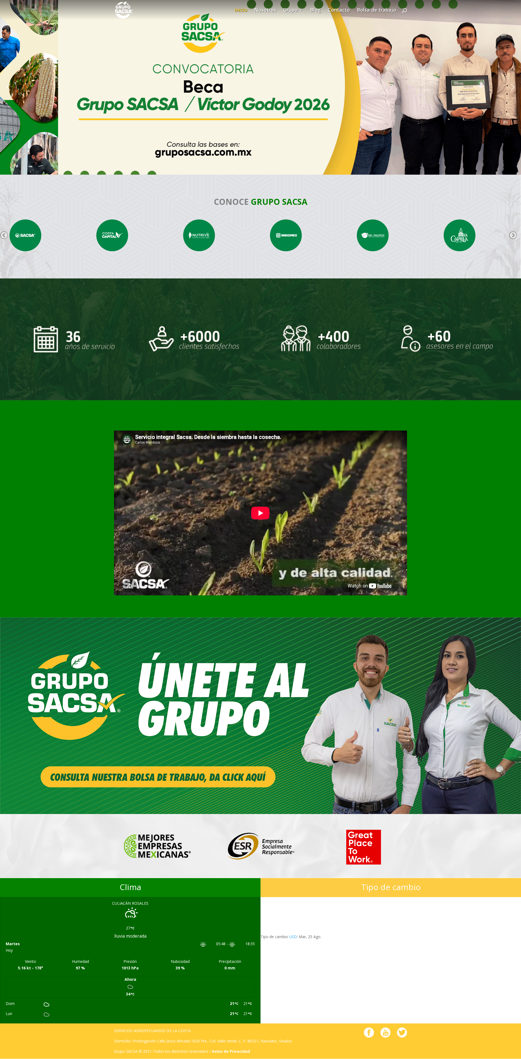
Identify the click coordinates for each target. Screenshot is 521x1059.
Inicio (240, 10)
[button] (8, 87)
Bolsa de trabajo (376, 10)
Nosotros (265, 10)
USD (293, 936)
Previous (4, 235)
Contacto (339, 10)
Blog (315, 10)
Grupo (290, 10)
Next (513, 235)
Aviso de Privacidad (231, 1051)
